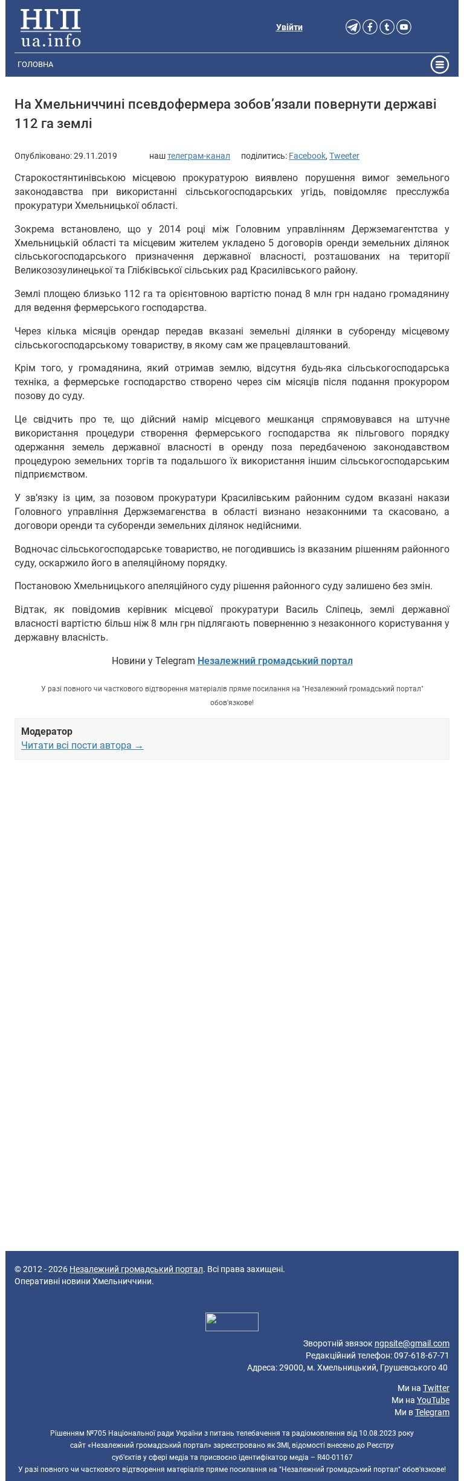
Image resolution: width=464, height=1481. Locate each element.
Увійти (289, 27)
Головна (35, 64)
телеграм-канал (198, 156)
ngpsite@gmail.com (412, 1343)
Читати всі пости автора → (82, 745)
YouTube (433, 1400)
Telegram (432, 1412)
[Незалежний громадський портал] (51, 27)
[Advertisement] (232, 903)
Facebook (307, 156)
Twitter (436, 1388)
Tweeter (344, 156)
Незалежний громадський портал (136, 1269)
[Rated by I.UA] (232, 1323)
